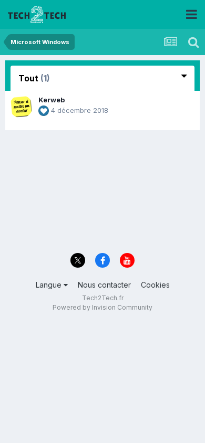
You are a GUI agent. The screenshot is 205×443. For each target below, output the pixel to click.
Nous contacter (104, 284)
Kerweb (51, 100)
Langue (50, 284)
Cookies (155, 284)
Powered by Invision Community (102, 307)
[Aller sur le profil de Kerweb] (21, 106)
